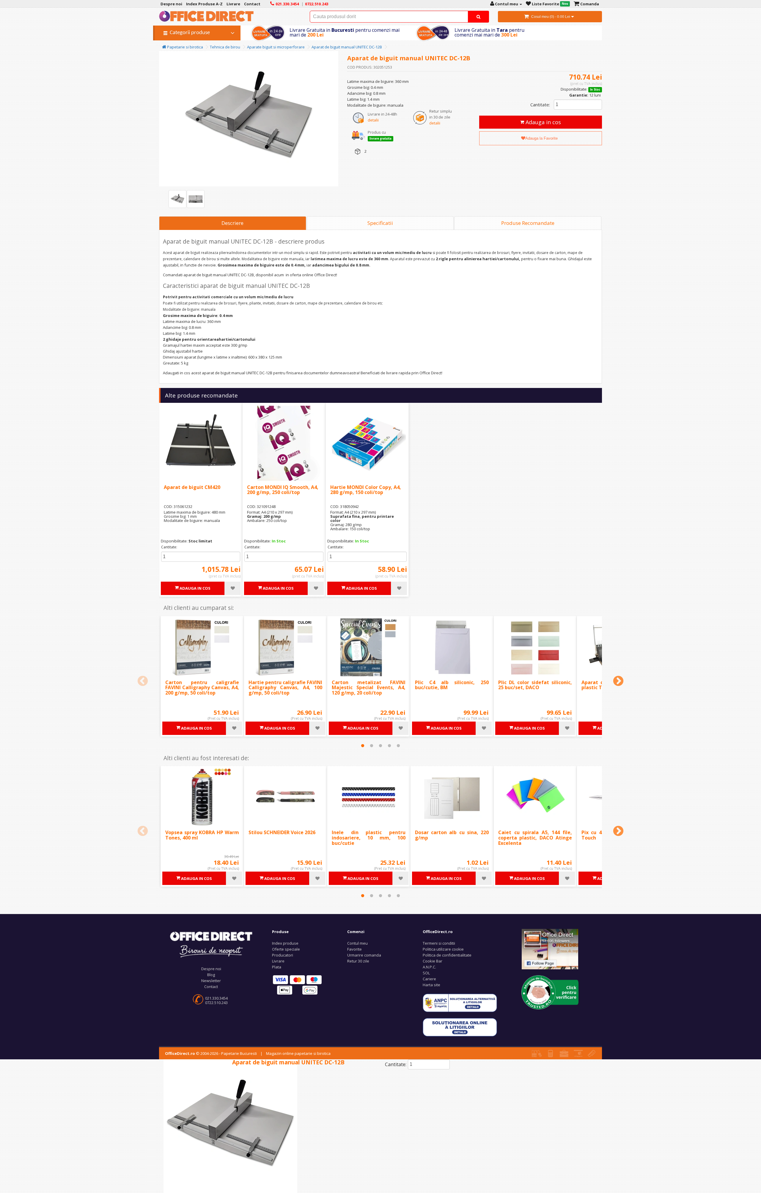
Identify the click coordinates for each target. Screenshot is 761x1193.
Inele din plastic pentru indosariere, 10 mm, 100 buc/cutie (368, 837)
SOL (426, 973)
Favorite (354, 949)
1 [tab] (363, 746)
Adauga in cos (542, 122)
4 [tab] (389, 746)
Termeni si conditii (439, 943)
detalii (373, 120)
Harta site (431, 984)
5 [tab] (398, 746)
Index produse (285, 943)
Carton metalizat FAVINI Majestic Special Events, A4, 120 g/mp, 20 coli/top (368, 687)
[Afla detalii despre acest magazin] (549, 992)
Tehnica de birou (225, 47)
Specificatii (380, 223)
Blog (211, 974)
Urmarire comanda (364, 955)
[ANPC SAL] (460, 1002)
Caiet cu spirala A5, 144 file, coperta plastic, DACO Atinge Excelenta (535, 837)
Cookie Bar (432, 961)
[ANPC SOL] (460, 1027)
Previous (143, 681)
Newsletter (211, 980)
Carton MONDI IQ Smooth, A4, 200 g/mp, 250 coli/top (282, 490)
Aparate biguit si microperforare (276, 47)
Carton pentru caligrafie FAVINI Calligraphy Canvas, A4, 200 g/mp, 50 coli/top (202, 687)
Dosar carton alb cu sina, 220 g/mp (452, 835)
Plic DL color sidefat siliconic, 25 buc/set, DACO (535, 685)
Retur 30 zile (358, 961)
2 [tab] (372, 746)
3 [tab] (380, 746)
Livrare (278, 961)
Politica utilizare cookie (443, 949)
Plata (276, 967)
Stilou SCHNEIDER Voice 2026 (282, 832)
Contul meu (357, 943)
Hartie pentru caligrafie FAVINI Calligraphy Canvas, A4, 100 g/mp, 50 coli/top (285, 687)
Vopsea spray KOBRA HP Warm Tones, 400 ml (202, 835)
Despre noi (211, 968)
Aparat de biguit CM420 (192, 487)
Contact (211, 986)
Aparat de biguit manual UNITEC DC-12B (347, 47)
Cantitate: (540, 105)
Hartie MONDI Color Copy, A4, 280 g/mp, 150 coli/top (365, 490)
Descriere (232, 223)
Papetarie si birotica (184, 47)
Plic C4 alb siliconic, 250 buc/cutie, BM (452, 685)
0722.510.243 (216, 1002)
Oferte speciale (286, 949)
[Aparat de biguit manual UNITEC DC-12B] (177, 199)
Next (618, 681)
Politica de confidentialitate (447, 955)
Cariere (429, 978)
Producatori (282, 955)
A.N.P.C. (429, 967)
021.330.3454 (216, 998)
